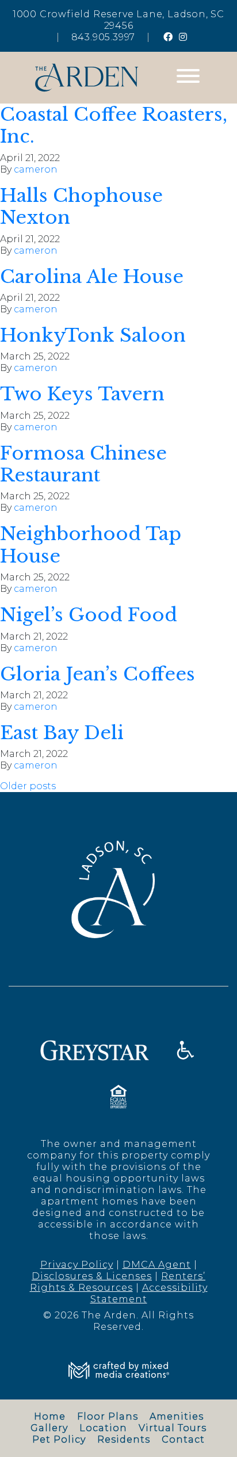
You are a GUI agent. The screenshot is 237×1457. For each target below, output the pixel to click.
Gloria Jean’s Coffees (97, 674)
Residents (123, 1439)
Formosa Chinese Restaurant (83, 464)
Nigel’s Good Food (88, 614)
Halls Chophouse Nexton (81, 206)
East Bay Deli (62, 732)
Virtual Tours (173, 1427)
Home (50, 1416)
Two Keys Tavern (82, 394)
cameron (36, 169)
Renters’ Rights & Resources (118, 1282)
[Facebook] (168, 37)
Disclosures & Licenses (92, 1276)
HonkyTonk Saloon (93, 335)
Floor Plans (107, 1416)
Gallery (49, 1427)
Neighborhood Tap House (90, 544)
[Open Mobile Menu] (188, 77)
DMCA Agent (157, 1264)
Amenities (177, 1416)
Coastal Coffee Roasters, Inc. (113, 125)
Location (103, 1427)
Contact (183, 1439)
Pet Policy (59, 1439)
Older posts (28, 786)
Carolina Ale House (92, 276)
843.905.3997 (103, 37)
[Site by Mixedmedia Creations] (118, 1370)
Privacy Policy (76, 1264)
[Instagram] (183, 37)
